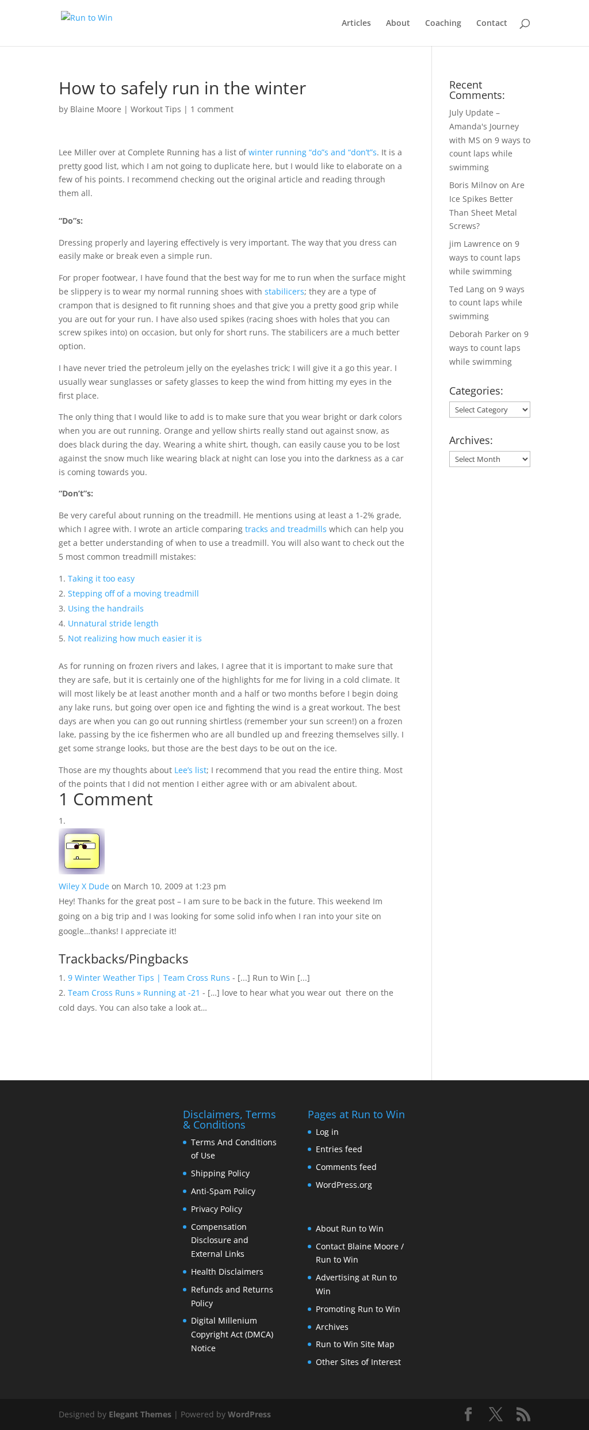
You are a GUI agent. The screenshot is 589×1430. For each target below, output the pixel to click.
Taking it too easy (101, 578)
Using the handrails (106, 608)
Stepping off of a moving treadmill (133, 593)
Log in (327, 1131)
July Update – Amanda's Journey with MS (484, 126)
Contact (491, 23)
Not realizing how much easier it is (135, 638)
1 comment (212, 109)
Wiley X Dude (84, 886)
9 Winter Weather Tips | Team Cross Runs (149, 977)
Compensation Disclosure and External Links (219, 1240)
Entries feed (339, 1149)
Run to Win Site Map (355, 1344)
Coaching (443, 23)
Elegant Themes (140, 1414)
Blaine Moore (95, 109)
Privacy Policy (216, 1208)
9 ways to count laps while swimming (489, 154)
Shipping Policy (220, 1173)
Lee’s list (190, 769)
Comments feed (346, 1166)
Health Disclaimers (227, 1271)
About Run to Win (350, 1228)
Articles (356, 23)
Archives (332, 1326)
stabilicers (284, 291)
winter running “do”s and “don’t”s (312, 152)
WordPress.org (344, 1184)
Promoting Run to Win (358, 1308)
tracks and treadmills (286, 528)
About (398, 23)
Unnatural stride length (113, 623)
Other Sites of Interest (358, 1361)
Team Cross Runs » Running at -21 (134, 992)
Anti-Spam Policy (223, 1191)
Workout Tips (156, 109)
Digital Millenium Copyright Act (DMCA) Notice (232, 1334)
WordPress (249, 1414)
